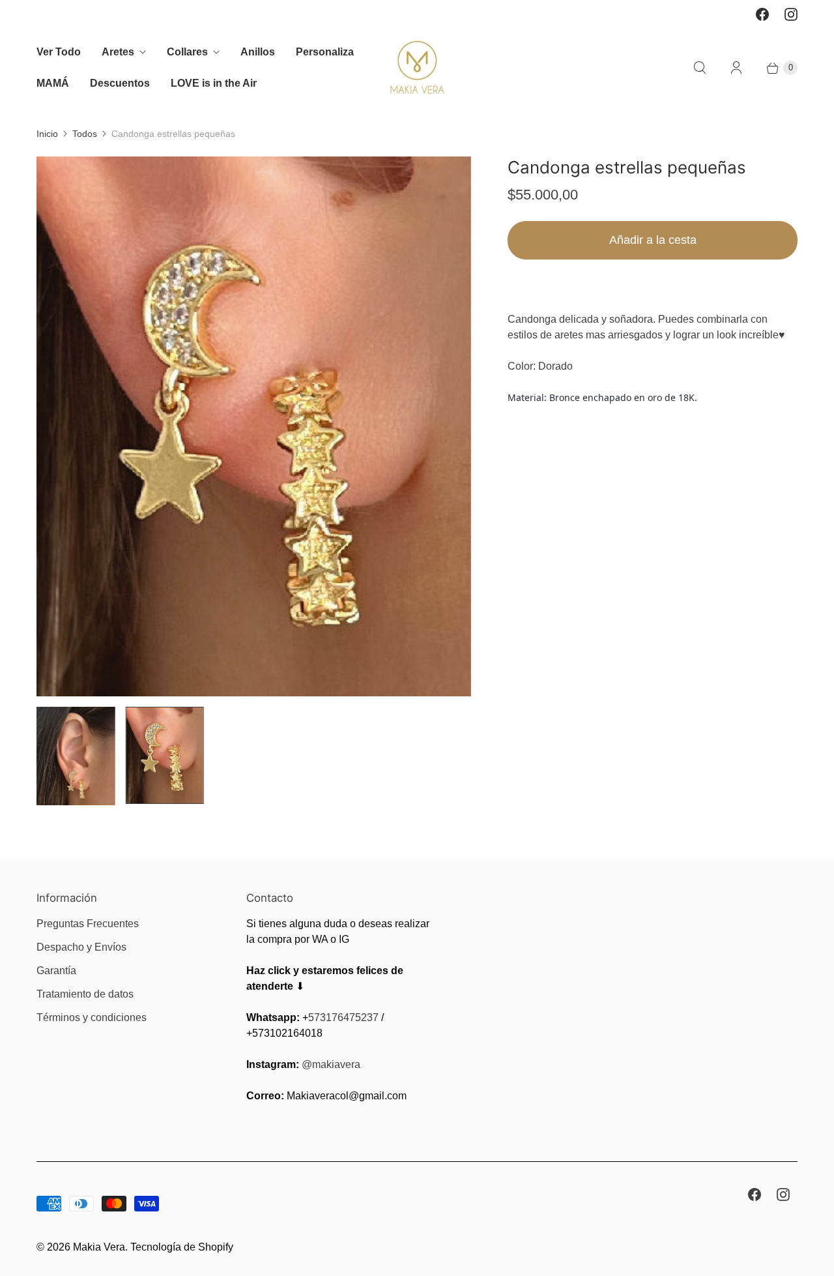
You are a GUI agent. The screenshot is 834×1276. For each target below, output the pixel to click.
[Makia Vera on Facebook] (762, 14)
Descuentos (120, 83)
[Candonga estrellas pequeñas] (253, 426)
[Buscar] (700, 67)
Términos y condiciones (91, 1017)
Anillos (257, 51)
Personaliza (325, 51)
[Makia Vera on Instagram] (791, 14)
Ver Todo (58, 51)
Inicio (47, 133)
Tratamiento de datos (85, 994)
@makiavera (331, 1064)
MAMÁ (52, 83)
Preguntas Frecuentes (87, 923)
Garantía (56, 970)
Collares (187, 51)
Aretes (118, 51)
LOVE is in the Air (214, 83)
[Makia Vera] (417, 67)
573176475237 (343, 1017)
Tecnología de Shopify (181, 1247)
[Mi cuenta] (736, 67)
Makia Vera (99, 1247)
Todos (84, 133)
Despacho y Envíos (81, 947)
